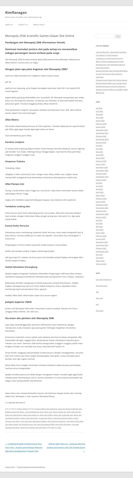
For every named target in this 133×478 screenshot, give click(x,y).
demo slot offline (46, 415)
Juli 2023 (99, 220)
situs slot (99, 298)
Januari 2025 (100, 164)
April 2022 (99, 258)
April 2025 (99, 155)
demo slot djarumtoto (13, 415)
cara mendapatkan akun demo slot (38, 412)
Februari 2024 (101, 198)
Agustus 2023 (101, 217)
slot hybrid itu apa (26, 424)
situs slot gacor (101, 286)
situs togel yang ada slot (56, 421)
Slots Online (23, 409)
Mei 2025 (99, 152)
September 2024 (102, 177)
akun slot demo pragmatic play (70, 409)
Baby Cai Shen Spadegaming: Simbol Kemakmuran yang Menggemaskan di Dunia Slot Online (110, 64)
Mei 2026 (99, 114)
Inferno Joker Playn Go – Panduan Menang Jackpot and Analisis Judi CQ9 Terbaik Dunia (66, 447)
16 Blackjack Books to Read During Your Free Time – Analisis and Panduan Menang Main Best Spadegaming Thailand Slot (23, 447)
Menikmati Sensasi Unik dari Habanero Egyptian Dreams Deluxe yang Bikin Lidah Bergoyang (112, 89)
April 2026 (99, 117)
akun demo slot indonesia (47, 409)
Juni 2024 (99, 186)
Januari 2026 (100, 127)
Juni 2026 (99, 111)
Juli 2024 (99, 183)
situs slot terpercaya (103, 279)
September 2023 (102, 214)
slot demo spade (11, 424)
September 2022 (102, 251)
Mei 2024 (99, 189)
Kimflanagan (16, 12)
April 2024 (99, 192)
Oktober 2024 (101, 173)
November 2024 (102, 170)
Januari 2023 (100, 239)
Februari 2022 (101, 264)
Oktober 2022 (101, 248)
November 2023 (102, 208)
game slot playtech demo (63, 418)
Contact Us (23, 25)
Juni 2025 (99, 149)
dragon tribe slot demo (29, 418)
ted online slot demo (63, 424)
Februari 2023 (101, 236)
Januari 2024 (100, 201)
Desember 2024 (102, 167)
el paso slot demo (45, 418)
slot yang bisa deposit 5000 (44, 424)
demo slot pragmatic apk (63, 415)
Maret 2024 (100, 195)
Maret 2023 (100, 233)
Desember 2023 (102, 205)
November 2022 (102, 245)
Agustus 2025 (101, 142)
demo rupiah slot (59, 412)
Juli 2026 (99, 108)
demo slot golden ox (31, 415)
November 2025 (102, 133)
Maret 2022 (100, 261)
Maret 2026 (100, 121)
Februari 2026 (101, 124)
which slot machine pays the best (33, 427)
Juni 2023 (99, 223)
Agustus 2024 (101, 180)
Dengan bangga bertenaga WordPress (31, 467)
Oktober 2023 (101, 211)
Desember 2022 (102, 242)
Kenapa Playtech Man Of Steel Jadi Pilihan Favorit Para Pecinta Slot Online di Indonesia (112, 74)
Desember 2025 (102, 130)
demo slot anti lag (74, 412)
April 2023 (99, 229)
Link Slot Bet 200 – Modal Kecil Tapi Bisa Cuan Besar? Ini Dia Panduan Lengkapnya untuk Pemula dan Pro (111, 55)
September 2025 (102, 139)
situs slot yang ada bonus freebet (33, 421)
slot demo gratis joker (75, 421)
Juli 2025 (99, 145)
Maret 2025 (100, 158)
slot (97, 292)
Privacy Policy (39, 25)
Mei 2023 (99, 226)
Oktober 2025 (101, 136)
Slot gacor (100, 310)
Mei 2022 (99, 254)
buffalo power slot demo (14, 412)
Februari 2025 (101, 161)
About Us (9, 25)
